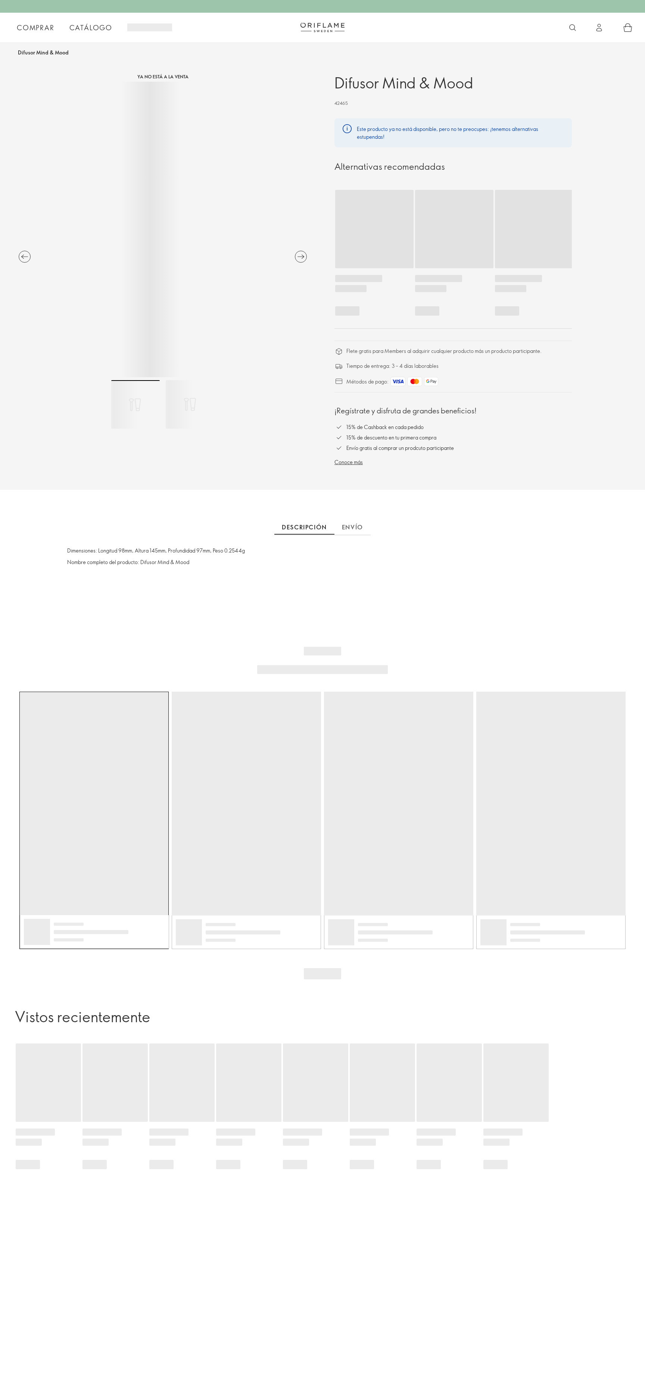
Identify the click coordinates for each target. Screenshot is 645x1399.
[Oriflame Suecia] (322, 27)
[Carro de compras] (628, 27)
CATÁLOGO (90, 27)
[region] (163, 229)
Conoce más (348, 462)
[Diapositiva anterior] (25, 257)
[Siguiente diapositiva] (301, 257)
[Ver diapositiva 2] (190, 404)
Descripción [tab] (304, 527)
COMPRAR (35, 27)
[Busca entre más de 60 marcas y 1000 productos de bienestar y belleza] (572, 27)
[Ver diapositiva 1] (135, 404)
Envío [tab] (352, 527)
